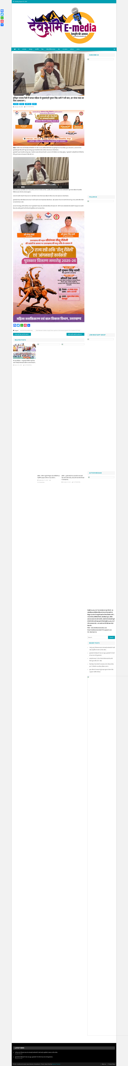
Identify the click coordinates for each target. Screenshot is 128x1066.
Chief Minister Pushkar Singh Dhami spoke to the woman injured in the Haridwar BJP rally (58, 330)
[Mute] (64, 187)
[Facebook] (2, 11)
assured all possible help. (26, 330)
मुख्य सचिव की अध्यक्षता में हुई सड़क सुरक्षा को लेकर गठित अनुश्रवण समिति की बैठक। (101, 671)
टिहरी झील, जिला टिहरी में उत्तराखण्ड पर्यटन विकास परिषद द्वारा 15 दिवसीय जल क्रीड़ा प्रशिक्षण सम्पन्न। (101, 665)
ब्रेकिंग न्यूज (28, 104)
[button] (40, 172)
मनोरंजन (72, 49)
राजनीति (37, 49)
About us (104, 1064)
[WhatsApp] (2, 18)
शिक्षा (42, 49)
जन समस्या (65, 49)
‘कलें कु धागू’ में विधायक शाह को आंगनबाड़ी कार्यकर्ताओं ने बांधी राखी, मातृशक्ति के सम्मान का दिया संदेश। (102, 648)
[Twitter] (2, 14)
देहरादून (30, 49)
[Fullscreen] (66, 187)
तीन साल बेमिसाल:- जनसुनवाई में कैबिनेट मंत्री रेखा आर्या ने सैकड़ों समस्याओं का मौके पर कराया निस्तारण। (24, 361)
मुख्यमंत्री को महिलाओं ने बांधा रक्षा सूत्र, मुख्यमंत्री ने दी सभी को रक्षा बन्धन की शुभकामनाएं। (102, 654)
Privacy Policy (111, 1064)
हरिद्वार (34, 104)
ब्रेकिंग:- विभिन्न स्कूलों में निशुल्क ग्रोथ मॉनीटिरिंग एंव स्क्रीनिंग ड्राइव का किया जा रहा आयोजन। (48, 476)
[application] (41, 173)
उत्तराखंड (24, 49)
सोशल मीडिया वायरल (50, 49)
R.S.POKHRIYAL (30, 106)
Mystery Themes (56, 1064)
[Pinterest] (2, 21)
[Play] (15, 187)
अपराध (78, 49)
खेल (59, 49)
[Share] (2, 24)
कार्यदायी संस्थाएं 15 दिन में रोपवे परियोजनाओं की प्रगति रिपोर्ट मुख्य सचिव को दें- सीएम (101, 659)
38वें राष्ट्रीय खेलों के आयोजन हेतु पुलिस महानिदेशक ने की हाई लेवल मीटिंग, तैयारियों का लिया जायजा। (76, 334)
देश (18, 49)
